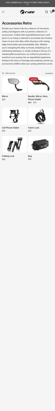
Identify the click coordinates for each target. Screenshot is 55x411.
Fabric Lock (33, 127)
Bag (30, 156)
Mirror (5, 96)
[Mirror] (14, 84)
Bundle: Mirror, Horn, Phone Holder (38, 98)
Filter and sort (10, 73)
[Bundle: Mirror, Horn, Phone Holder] (40, 84)
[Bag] (40, 144)
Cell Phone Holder (10, 127)
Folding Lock (8, 156)
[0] (51, 12)
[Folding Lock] (14, 144)
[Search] (46, 12)
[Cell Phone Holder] (14, 116)
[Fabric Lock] (40, 116)
